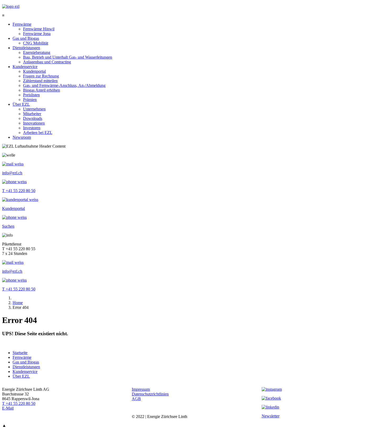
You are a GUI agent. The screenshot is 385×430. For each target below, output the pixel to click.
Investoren (31, 128)
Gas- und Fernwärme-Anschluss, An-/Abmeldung (64, 85)
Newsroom (22, 137)
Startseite (20, 352)
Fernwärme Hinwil (38, 29)
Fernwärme (22, 24)
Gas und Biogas (26, 38)
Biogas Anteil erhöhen (41, 90)
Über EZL (21, 104)
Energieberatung (36, 52)
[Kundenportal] (20, 199)
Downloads (32, 118)
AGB (136, 399)
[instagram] (272, 389)
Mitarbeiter (32, 113)
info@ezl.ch (12, 173)
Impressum (141, 389)
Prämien (30, 99)
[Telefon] (14, 182)
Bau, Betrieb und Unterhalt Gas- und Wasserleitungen (67, 57)
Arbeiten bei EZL (37, 132)
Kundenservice (25, 66)
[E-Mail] (13, 164)
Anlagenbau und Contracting (47, 62)
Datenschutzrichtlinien (150, 394)
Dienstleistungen (26, 48)
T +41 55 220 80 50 (18, 190)
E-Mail (8, 408)
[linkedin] (270, 407)
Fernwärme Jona (37, 33)
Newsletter (270, 416)
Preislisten (31, 95)
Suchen (8, 226)
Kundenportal (34, 71)
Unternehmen (34, 109)
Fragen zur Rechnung (41, 76)
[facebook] (271, 398)
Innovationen (34, 123)
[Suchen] (14, 217)
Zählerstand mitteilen (40, 81)
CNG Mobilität (35, 43)
